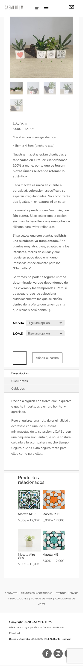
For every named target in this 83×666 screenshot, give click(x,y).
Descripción (20, 373)
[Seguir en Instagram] (58, 653)
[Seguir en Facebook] (47, 653)
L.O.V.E (18, 334)
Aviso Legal (23, 627)
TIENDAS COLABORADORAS (36, 593)
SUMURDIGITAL (39, 639)
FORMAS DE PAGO (41, 598)
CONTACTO (11, 593)
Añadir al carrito (47, 358)
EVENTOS (61, 593)
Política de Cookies (41, 627)
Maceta (18, 323)
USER (12, 627)
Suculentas (19, 381)
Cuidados (18, 388)
